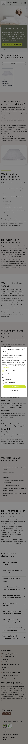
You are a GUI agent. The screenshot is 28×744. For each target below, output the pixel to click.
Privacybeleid (5, 367)
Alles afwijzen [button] (14, 390)
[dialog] (14, 372)
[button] (14, 394)
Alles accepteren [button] (14, 386)
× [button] (24, 349)
